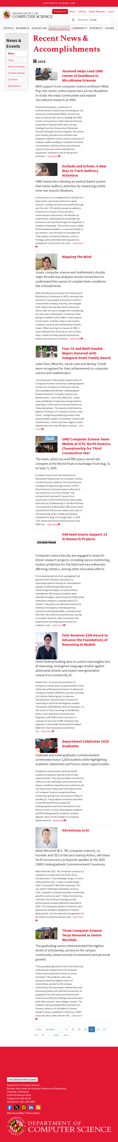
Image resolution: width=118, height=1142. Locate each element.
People (9, 28)
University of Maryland (59, 3)
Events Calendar (16, 66)
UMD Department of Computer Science (27, 14)
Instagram (23, 1107)
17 (66, 1029)
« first (38, 1029)
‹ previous (50, 1029)
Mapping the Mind (76, 256)
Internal (82, 11)
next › (57, 1035)
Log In (111, 11)
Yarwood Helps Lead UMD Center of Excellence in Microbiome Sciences (82, 76)
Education (39, 28)
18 (73, 1029)
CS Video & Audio (16, 72)
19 (79, 1029)
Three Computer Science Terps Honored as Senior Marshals (82, 935)
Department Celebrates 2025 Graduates (85, 743)
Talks (11, 60)
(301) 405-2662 (27, 1101)
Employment (60, 11)
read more (52, 156)
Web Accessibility (15, 1113)
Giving (109, 28)
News (11, 53)
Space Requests (97, 11)
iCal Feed (12, 79)
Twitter (16, 1107)
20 (85, 1029)
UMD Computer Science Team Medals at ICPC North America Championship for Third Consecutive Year (86, 446)
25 (42, 1035)
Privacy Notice (33, 1113)
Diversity (96, 28)
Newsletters (14, 85)
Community (79, 28)
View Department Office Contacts (22, 1079)
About (72, 11)
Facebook (9, 1107)
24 (36, 1035)
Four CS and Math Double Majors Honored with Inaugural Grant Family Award (86, 353)
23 (104, 1029)
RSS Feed (38, 1107)
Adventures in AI (75, 830)
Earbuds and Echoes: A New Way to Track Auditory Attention (84, 171)
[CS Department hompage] (59, 1125)
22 (98, 1029)
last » (66, 1035)
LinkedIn (31, 1107)
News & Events (59, 28)
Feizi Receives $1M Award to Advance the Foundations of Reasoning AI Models (85, 640)
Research (23, 28)
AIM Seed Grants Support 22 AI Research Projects (84, 536)
